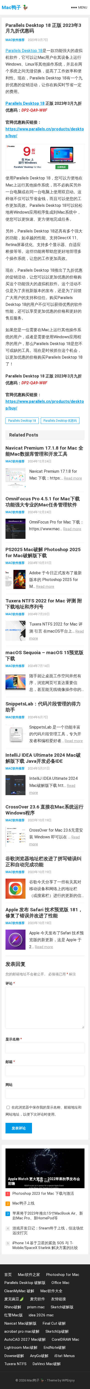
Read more (73, 478)
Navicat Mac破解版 (20, 1323)
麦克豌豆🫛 (14, 1299)
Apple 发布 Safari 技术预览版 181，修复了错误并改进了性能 (44, 913)
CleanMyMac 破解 (19, 1291)
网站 (9, 1085)
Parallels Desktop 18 (24, 50)
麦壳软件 (37, 1299)
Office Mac (61, 1282)
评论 (10, 983)
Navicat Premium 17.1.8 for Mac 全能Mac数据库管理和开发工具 (44, 451)
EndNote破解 (55, 1347)
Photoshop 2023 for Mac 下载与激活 (43, 1193)
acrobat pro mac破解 (22, 1331)
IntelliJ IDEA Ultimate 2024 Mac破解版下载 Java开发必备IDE (43, 758)
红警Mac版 (13, 1315)
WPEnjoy (68, 1380)
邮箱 (10, 1062)
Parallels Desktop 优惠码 (60, 420)
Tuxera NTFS (15, 1364)
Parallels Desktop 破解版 (25, 1282)
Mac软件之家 (29, 1274)
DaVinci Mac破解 (46, 1364)
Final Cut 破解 (54, 1323)
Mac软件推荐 (15, 40)
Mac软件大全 (51, 1291)
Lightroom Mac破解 (21, 1347)
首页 (8, 1274)
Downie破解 (14, 1356)
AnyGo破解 (39, 1356)
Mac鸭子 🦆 (15, 7)
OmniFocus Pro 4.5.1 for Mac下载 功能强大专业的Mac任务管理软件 (43, 502)
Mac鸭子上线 (23, 1203)
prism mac (36, 1307)
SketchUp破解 (57, 1331)
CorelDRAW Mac (65, 1339)
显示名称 (14, 1039)
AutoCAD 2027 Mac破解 (25, 1339)
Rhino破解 (12, 1307)
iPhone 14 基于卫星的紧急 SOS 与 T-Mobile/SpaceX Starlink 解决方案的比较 (45, 1245)
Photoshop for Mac (62, 1274)
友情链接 (58, 1299)
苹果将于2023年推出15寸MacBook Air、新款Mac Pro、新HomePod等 (47, 1216)
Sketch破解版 (62, 1307)
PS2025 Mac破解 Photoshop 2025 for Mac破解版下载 (43, 552)
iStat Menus (64, 1356)
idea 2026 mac (41, 1315)
